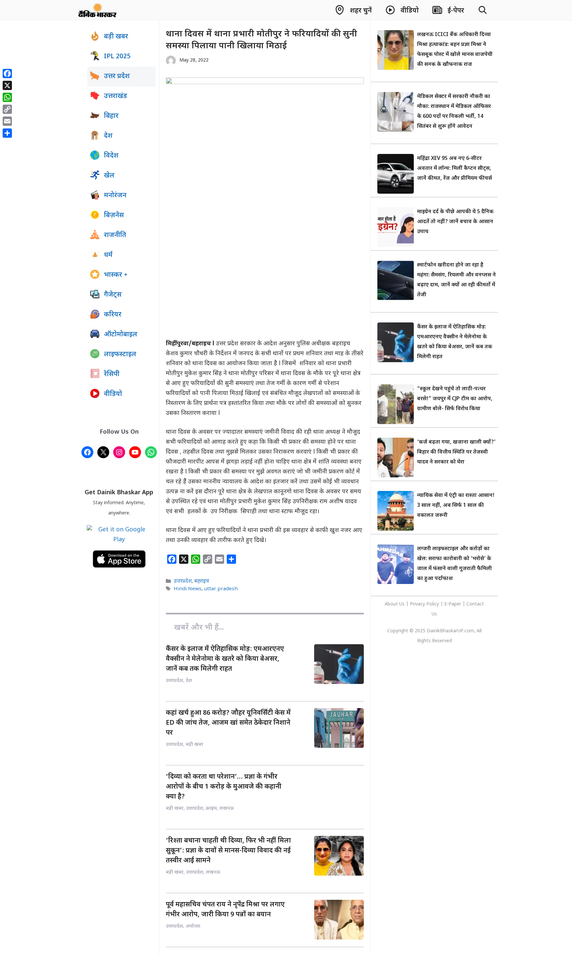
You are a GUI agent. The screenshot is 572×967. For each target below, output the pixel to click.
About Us (395, 604)
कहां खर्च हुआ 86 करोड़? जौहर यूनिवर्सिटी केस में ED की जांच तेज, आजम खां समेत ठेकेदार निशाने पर (228, 723)
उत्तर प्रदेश (117, 76)
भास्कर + (115, 275)
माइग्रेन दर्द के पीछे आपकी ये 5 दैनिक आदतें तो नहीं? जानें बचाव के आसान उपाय (455, 222)
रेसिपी (111, 374)
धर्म (108, 255)
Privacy (418, 604)
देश (108, 136)
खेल (109, 175)
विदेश (111, 156)
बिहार (111, 116)
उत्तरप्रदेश (183, 581)
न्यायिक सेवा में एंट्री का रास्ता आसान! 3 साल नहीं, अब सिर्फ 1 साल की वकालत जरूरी (456, 505)
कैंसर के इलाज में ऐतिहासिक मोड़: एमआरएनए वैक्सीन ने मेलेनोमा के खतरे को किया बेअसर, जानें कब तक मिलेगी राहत (225, 659)
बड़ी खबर (116, 36)
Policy (432, 604)
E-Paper (452, 604)
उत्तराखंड (115, 96)
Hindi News (188, 589)
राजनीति (115, 235)
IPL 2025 (117, 56)
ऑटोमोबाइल (120, 334)
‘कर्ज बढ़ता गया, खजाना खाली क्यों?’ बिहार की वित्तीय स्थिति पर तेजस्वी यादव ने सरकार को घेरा (456, 452)
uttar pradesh (221, 589)
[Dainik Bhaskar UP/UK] (97, 10)
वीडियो (113, 394)
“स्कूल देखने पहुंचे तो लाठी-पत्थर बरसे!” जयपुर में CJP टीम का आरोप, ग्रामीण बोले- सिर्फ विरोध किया (455, 399)
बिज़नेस (114, 215)
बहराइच (201, 581)
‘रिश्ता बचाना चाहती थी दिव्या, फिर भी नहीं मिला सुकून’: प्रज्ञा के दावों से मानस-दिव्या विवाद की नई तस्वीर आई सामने (228, 851)
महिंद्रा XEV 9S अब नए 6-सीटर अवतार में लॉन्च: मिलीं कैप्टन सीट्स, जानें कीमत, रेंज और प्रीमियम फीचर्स (454, 168)
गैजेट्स (112, 295)
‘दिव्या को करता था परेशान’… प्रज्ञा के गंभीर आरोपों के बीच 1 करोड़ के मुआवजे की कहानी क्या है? (223, 787)
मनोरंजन (115, 195)
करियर (112, 315)
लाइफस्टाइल (120, 354)
